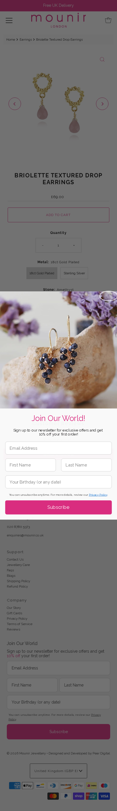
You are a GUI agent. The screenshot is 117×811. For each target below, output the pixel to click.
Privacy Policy (98, 495)
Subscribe (58, 507)
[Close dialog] (108, 295)
